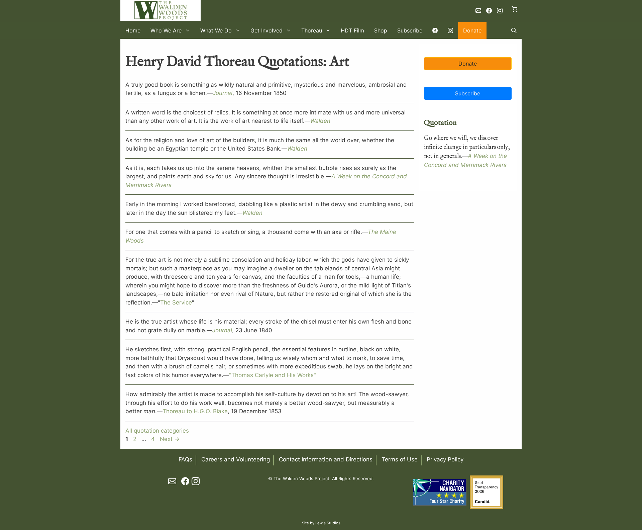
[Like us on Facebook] (489, 10)
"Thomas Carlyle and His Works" (272, 375)
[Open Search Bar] (514, 30)
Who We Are (166, 30)
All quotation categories (157, 430)
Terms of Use (400, 459)
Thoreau (311, 30)
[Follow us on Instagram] (500, 10)
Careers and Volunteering (235, 459)
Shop (380, 30)
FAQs (185, 459)
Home (132, 30)
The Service (176, 302)
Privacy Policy (445, 459)
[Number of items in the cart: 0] (515, 9)
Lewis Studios (327, 523)
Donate (472, 30)
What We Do (216, 30)
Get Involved (266, 30)
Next (170, 439)
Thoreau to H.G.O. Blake (195, 411)
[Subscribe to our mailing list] (478, 10)
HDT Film (352, 30)
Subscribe (409, 30)
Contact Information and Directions (325, 459)
